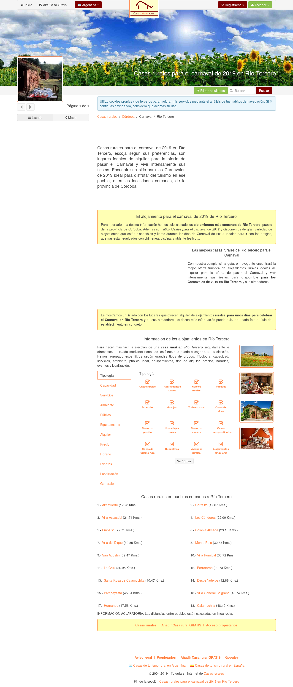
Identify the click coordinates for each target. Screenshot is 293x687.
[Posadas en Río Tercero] (221, 382)
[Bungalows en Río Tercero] (172, 444)
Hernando (111, 605)
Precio (104, 444)
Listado (36, 117)
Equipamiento (110, 424)
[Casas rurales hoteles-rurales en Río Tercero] (196, 382)
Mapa (71, 117)
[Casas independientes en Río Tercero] (221, 423)
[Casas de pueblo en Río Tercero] (147, 423)
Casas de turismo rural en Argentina (159, 665)
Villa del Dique (112, 542)
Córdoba (128, 116)
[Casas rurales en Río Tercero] (147, 382)
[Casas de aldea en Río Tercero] (221, 402)
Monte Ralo (203, 542)
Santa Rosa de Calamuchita (124, 580)
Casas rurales (107, 116)
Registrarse (233, 5)
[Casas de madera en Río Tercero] (196, 423)
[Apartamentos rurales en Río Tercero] (172, 382)
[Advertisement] (180, 133)
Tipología (107, 375)
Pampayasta (113, 593)
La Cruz (109, 567)
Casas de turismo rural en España (219, 665)
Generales (107, 483)
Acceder (260, 5)
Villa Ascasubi (112, 517)
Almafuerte (110, 505)
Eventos (106, 464)
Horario (105, 454)
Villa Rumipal (206, 555)
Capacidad (108, 385)
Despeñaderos (207, 580)
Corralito (201, 505)
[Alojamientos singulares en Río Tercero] (221, 444)
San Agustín (111, 555)
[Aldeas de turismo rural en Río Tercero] (147, 444)
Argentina (89, 5)
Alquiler (105, 434)
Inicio (28, 5)
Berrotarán (205, 567)
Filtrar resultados (212, 90)
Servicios (106, 395)
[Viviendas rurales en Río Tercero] (196, 444)
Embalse (108, 530)
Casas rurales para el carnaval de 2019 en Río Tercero (199, 681)
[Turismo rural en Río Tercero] (196, 402)
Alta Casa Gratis (54, 5)
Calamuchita (206, 605)
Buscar (264, 90)
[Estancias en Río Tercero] (147, 402)
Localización (109, 473)
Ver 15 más (184, 461)
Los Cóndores (205, 517)
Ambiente (107, 405)
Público (105, 414)
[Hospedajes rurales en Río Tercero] (172, 423)
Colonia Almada (206, 530)
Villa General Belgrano (213, 593)
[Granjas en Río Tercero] (172, 402)
